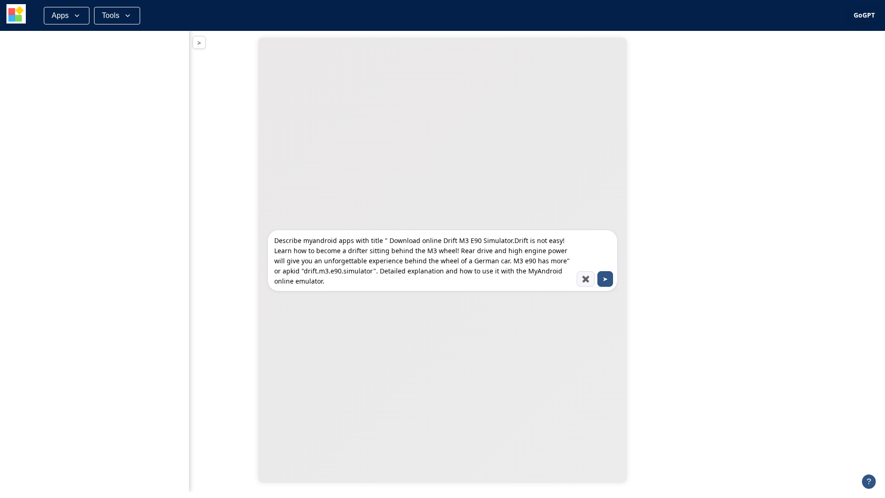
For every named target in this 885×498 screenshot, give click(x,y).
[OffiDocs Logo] (16, 15)
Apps (60, 15)
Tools (110, 15)
